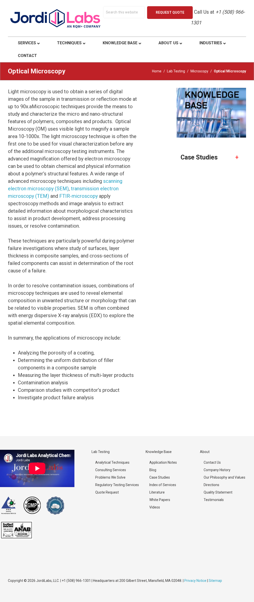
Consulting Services (110, 470)
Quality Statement (218, 492)
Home (156, 71)
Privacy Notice (195, 581)
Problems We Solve (110, 477)
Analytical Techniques (112, 462)
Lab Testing (176, 71)
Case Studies (159, 477)
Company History (217, 470)
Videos (154, 507)
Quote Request (107, 492)
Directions (211, 485)
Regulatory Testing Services (117, 485)
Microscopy (199, 71)
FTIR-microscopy (78, 196)
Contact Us (212, 462)
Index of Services (162, 485)
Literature (157, 492)
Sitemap (215, 581)
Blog (152, 470)
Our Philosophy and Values (224, 477)
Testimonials (214, 500)
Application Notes (163, 462)
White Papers (159, 500)
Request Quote (170, 12)
